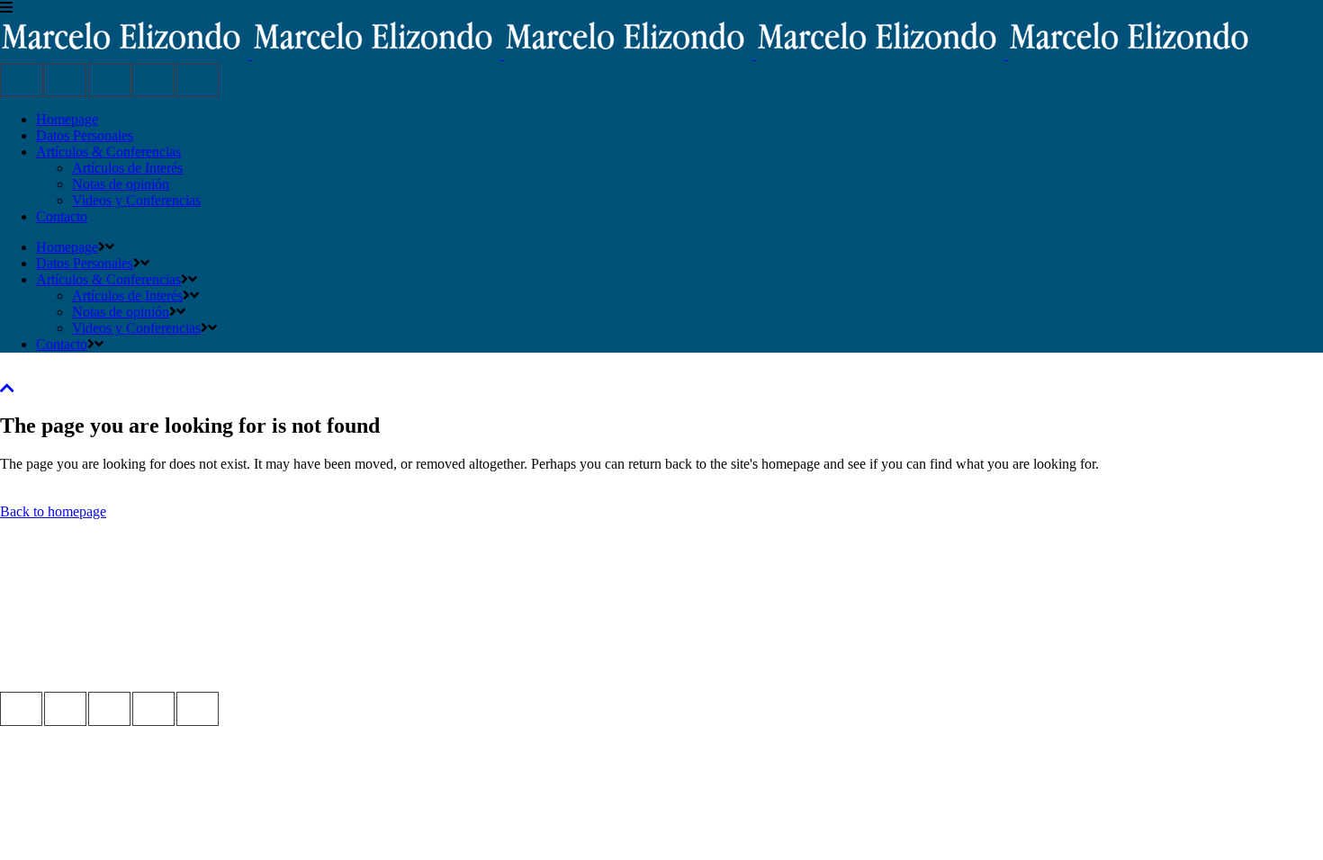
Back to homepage (53, 511)
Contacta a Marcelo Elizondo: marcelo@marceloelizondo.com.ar (183, 634)
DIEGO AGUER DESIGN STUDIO (107, 667)
